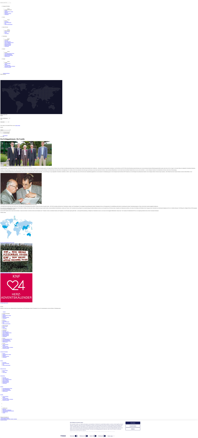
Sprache (1, 127)
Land (1, 119)
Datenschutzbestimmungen (6, 409)
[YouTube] (3, 406)
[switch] (86, 436)
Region (1, 115)
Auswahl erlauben (133, 425)
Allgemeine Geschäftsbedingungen (8, 410)
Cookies (3, 412)
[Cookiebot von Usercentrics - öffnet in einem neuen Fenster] (63, 436)
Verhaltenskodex (5, 411)
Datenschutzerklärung (74, 432)
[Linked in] (3, 403)
